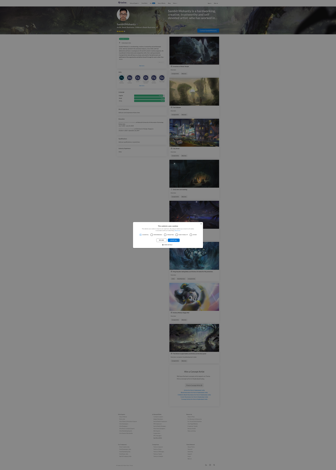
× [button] (201, 224)
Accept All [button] (173, 240)
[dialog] (168, 235)
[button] (168, 245)
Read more (177, 230)
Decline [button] (161, 240)
